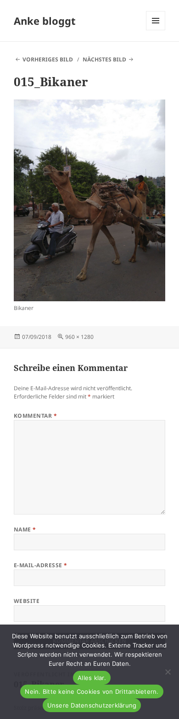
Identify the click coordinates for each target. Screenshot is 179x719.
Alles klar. (92, 677)
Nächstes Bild (104, 59)
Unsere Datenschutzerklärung (92, 705)
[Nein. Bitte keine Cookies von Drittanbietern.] (167, 671)
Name (25, 529)
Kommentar (35, 416)
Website (26, 601)
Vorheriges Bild (47, 59)
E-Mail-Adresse (40, 565)
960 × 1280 (79, 337)
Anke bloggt (45, 21)
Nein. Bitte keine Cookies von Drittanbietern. (91, 691)
